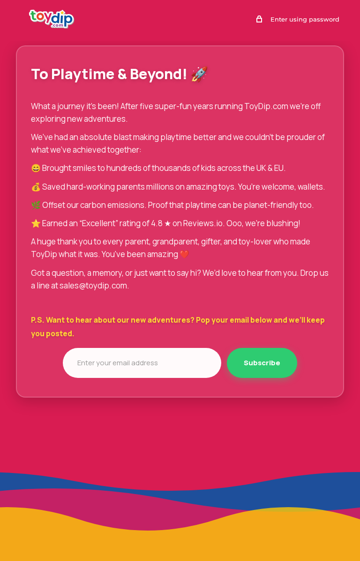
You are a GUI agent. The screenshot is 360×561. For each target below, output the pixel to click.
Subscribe (262, 363)
